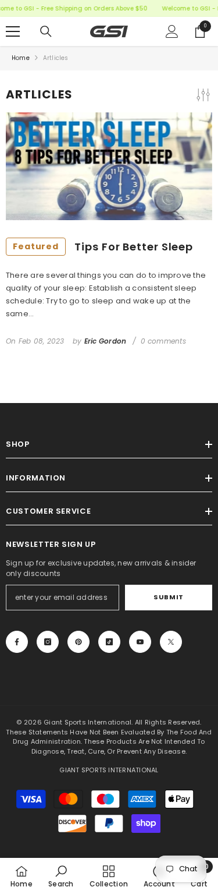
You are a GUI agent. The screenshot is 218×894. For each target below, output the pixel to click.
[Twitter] (171, 642)
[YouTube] (140, 642)
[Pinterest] (78, 642)
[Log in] (172, 31)
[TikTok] (109, 642)
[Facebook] (17, 642)
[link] (60, 876)
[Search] (46, 31)
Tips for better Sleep (103, 246)
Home (21, 58)
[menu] (13, 31)
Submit (168, 597)
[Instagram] (48, 642)
